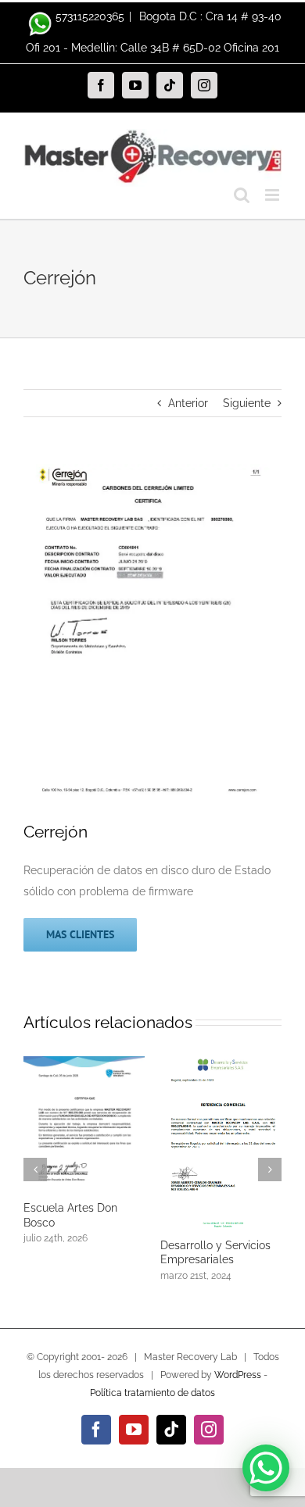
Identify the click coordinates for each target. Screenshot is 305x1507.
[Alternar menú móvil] (273, 195)
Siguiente (247, 403)
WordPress (237, 1375)
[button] (35, 1169)
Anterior (188, 403)
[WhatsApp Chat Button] (265, 1468)
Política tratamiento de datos (152, 1392)
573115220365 (90, 16)
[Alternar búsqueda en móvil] (241, 195)
